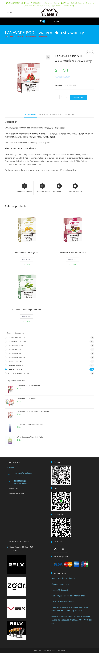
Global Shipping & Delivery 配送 (21, 547)
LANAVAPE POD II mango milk (27, 252)
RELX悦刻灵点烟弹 (62, 77)
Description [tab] (30, 114)
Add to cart (79, 97)
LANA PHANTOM (14, 353)
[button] (48, 57)
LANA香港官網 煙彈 (16, 493)
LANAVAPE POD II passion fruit (72, 252)
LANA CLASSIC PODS (15, 345)
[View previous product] (88, 52)
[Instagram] (63, 549)
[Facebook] (55, 549)
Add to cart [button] (26, 259)
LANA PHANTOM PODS (17, 357)
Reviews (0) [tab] (69, 114)
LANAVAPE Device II (15, 365)
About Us (12, 550)
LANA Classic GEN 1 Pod (17, 341)
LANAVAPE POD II (69, 85)
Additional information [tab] (50, 114)
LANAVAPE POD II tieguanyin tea (26, 309)
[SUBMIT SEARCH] (25, 12)
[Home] (6, 37)
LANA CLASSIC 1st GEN (16, 337)
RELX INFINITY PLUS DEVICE (18, 373)
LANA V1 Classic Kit (15, 361)
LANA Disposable (14, 349)
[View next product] (92, 52)
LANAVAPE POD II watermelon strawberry (31, 37)
